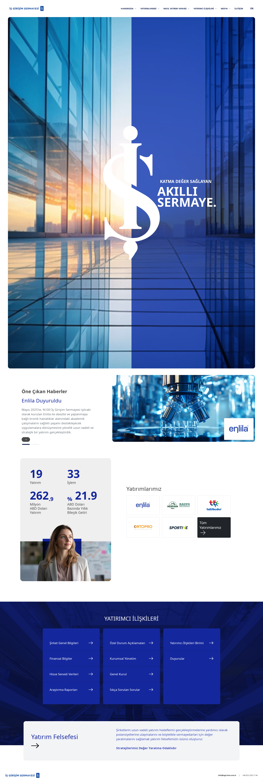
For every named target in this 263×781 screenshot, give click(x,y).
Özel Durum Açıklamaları (127, 643)
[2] (35, 444)
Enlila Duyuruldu (42, 401)
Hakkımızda (127, 8)
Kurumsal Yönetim (123, 658)
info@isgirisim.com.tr (227, 775)
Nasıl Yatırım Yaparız (175, 8)
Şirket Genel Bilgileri (64, 643)
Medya (224, 8)
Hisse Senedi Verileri (64, 674)
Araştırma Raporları (63, 690)
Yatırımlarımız (148, 8)
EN (251, 8)
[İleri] (26, 439)
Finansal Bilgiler (61, 658)
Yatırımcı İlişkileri (204, 8)
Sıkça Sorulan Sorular (125, 690)
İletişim (239, 8)
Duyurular (177, 658)
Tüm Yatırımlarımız (210, 527)
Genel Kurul (118, 674)
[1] (26, 444)
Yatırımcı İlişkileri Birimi (187, 643)
